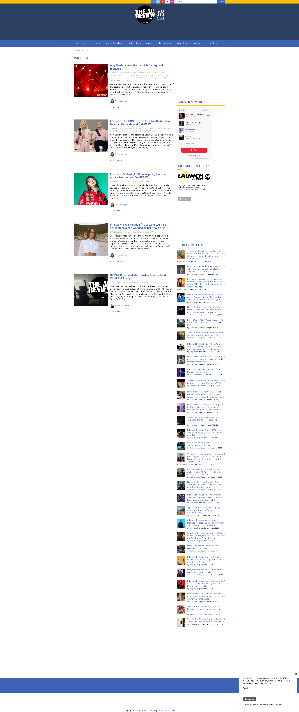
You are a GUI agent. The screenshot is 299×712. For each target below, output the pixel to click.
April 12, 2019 (117, 128)
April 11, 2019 (117, 181)
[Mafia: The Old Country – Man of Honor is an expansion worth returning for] (181, 335)
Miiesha (153, 75)
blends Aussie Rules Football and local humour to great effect (204, 609)
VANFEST (167, 78)
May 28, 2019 (117, 73)
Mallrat (135, 75)
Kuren (136, 282)
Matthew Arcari (184, 261)
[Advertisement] (149, 32)
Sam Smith (132, 131)
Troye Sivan (148, 78)
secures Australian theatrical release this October (202, 420)
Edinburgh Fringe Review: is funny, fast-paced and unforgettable (205, 497)
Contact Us (162, 711)
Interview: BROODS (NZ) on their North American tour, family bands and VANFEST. (140, 122)
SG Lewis (118, 78)
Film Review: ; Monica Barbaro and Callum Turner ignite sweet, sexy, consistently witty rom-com (205, 394)
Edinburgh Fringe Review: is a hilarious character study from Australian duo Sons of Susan (206, 559)
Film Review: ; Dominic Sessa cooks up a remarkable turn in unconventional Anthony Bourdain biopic (206, 596)
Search (221, 2)
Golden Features (125, 75)
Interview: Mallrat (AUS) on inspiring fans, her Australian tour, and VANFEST (138, 176)
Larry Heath (193, 302)
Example (113, 75)
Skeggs (126, 78)
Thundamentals (136, 78)
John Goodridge (195, 374)
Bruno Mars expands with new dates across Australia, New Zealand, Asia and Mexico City (206, 269)
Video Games (163, 43)
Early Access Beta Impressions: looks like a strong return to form (204, 472)
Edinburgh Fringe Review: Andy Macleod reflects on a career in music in (205, 523)
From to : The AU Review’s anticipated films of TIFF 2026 (205, 322)
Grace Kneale (194, 386)
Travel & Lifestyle (112, 43)
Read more (117, 107)
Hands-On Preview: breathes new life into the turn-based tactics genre (204, 484)
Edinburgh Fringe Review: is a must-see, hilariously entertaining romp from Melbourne (205, 346)
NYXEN (160, 75)
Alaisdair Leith (194, 515)
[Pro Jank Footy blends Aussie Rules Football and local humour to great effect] (181, 609)
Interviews (128, 73)
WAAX (112, 80)
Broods (154, 73)
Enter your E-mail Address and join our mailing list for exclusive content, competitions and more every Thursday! (192, 187)
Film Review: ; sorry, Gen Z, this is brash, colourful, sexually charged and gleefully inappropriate (205, 407)
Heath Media (150, 711)
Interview (167, 128)
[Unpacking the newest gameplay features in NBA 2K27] (181, 549)
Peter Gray (193, 274)
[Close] (296, 674)
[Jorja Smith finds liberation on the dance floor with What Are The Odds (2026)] (181, 383)
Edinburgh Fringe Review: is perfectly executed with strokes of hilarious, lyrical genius (204, 297)
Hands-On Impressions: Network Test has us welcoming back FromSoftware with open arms (205, 309)
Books (197, 43)
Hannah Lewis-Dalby (186, 464)
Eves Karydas (162, 73)
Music (79, 43)
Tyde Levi (158, 78)
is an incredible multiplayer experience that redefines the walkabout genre (204, 510)
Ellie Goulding (150, 128)
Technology (181, 43)
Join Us (172, 711)
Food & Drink (133, 43)
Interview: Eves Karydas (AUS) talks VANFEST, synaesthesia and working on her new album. (139, 226)
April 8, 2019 (117, 232)
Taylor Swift (142, 131)
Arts (148, 43)
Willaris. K (120, 80)
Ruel (112, 78)
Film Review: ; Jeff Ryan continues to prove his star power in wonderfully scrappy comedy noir (206, 359)
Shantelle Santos (195, 624)
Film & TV (93, 43)
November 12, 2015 (120, 282)
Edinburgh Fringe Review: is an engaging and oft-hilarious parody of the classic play (204, 432)
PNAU (167, 75)
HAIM (159, 128)
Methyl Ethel (144, 75)
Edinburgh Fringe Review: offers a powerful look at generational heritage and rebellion (205, 583)
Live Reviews (138, 73)
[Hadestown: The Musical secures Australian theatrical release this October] (181, 420)
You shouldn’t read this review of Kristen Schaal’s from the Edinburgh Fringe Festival (206, 535)
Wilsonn (128, 80)
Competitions (211, 43)
